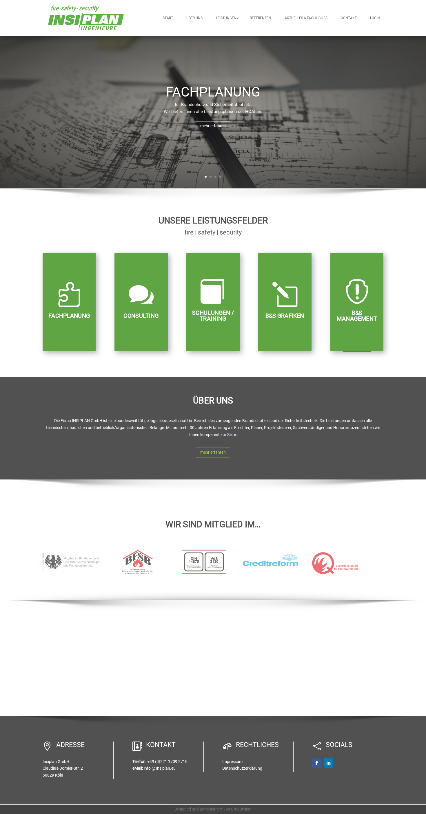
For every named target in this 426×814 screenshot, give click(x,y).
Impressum (232, 761)
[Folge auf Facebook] (316, 763)
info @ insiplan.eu (160, 768)
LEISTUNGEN (226, 18)
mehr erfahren (213, 125)
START (168, 18)
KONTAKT (349, 18)
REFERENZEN (260, 18)
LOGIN (375, 18)
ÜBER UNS (194, 18)
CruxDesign (241, 809)
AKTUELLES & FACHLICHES (306, 18)
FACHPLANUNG (213, 92)
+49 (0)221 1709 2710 (167, 761)
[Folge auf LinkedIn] (328, 763)
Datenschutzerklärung (242, 768)
